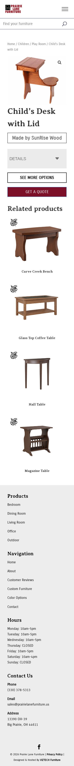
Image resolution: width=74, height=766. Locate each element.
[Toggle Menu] (65, 9)
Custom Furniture (19, 589)
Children (23, 44)
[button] (59, 62)
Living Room (16, 522)
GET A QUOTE (37, 191)
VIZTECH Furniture (50, 760)
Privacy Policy (54, 754)
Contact (12, 607)
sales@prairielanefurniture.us (28, 704)
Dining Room (16, 513)
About (11, 571)
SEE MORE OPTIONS (37, 177)
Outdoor (13, 540)
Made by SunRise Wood (37, 138)
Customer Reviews (20, 580)
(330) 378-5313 (18, 690)
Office (11, 531)
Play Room (39, 44)
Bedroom (13, 505)
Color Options (17, 598)
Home (11, 44)
